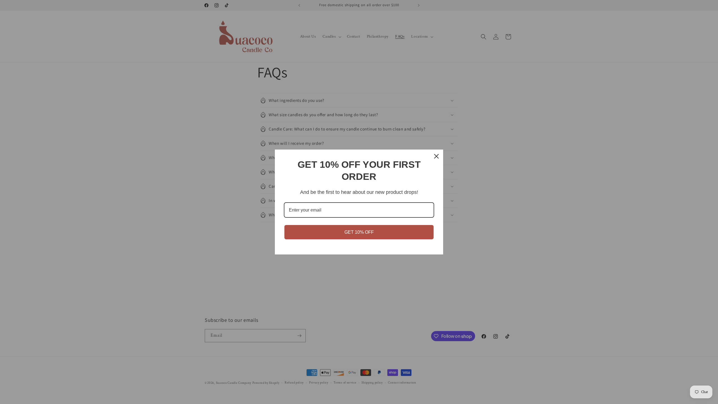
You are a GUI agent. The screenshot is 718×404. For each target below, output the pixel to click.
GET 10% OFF (359, 232)
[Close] (436, 156)
